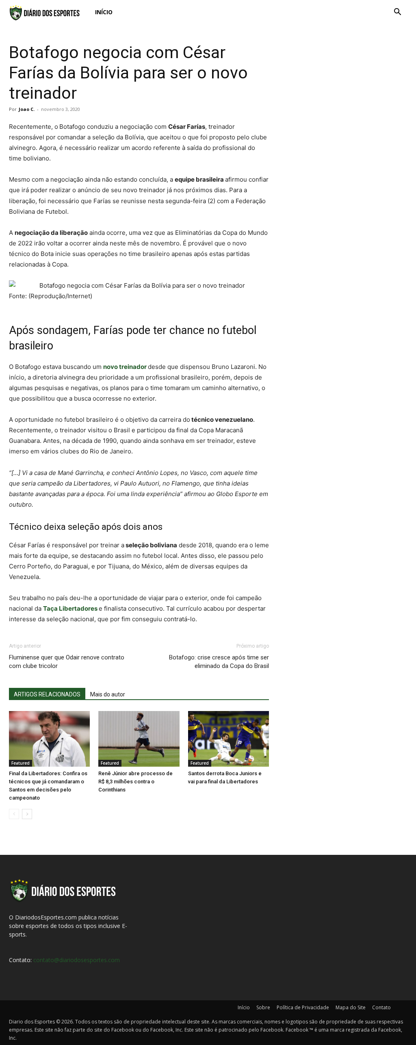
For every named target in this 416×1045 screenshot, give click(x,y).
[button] (397, 13)
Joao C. (27, 109)
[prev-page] (14, 814)
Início (104, 12)
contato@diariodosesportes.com (76, 960)
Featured (20, 763)
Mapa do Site (351, 1007)
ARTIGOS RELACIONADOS (47, 694)
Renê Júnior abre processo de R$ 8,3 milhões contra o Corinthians (135, 781)
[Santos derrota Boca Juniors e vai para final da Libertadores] (228, 739)
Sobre (263, 1007)
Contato (381, 1007)
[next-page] (27, 814)
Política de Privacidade (303, 1007)
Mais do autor (107, 694)
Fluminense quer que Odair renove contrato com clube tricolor (66, 662)
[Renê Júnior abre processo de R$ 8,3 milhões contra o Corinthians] (138, 739)
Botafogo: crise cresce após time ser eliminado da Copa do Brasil (219, 662)
